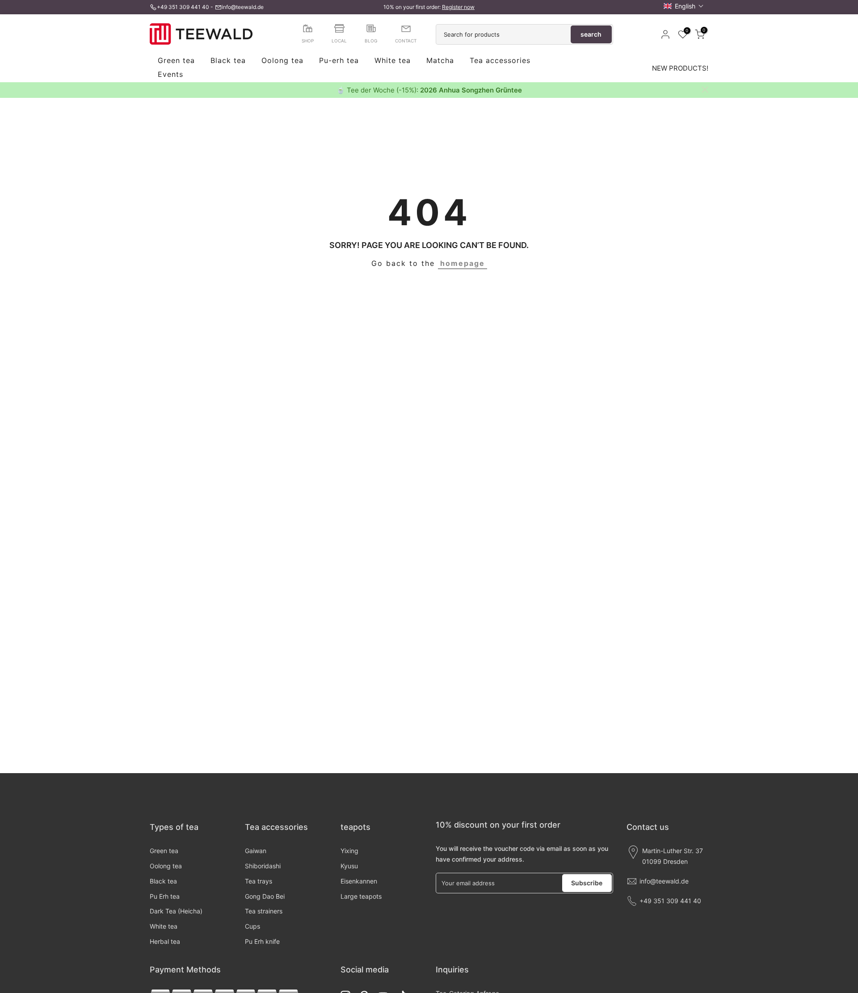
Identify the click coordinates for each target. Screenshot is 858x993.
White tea (392, 61)
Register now (458, 7)
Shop (308, 40)
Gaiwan (255, 850)
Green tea (176, 61)
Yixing (349, 850)
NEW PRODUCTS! (680, 68)
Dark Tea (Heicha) (176, 911)
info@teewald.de (243, 7)
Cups (252, 926)
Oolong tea (282, 61)
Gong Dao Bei (265, 896)
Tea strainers (263, 911)
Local (339, 40)
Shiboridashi (263, 866)
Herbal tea (165, 941)
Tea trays (258, 881)
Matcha (440, 61)
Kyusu (349, 866)
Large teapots (361, 896)
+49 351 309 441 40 (183, 7)
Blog (371, 40)
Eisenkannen (359, 881)
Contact (405, 40)
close (153, 89)
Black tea (228, 61)
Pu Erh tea (165, 896)
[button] (683, 6)
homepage (462, 263)
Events (170, 75)
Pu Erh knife (262, 941)
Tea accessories (500, 61)
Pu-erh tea (339, 61)
